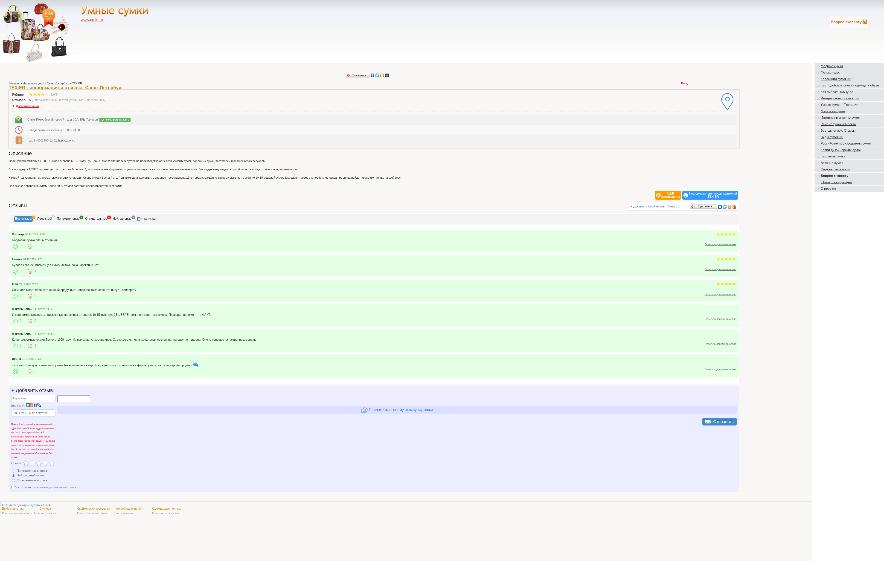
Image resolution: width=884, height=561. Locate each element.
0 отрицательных (71, 100)
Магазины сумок (33, 83)
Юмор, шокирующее (836, 182)
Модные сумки (832, 66)
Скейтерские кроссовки (93, 508)
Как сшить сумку (833, 156)
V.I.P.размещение (671, 195)
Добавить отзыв (27, 106)
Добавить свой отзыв (649, 206)
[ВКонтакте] (372, 75)
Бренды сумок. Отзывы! (838, 130)
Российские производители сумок (846, 143)
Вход (684, 83)
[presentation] (23, 219)
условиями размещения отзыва (55, 487)
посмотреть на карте (116, 119)
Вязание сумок (832, 163)
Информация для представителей (713, 195)
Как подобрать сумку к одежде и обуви (850, 85)
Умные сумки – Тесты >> (839, 104)
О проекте (828, 188)
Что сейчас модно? (128, 508)
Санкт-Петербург (58, 83)
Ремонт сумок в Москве (838, 124)
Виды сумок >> (832, 137)
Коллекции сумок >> (836, 79)
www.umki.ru (92, 20)
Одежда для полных (166, 508)
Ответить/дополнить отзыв (720, 244)
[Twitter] (377, 75)
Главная (14, 83)
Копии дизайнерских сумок (841, 150)
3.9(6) (54, 94)
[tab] (23, 219)
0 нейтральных (95, 100)
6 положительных (45, 100)
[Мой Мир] (387, 75)
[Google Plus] (734, 207)
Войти (21, 406)
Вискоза (45, 508)
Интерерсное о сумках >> (840, 98)
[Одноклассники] (382, 75)
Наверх (673, 206)
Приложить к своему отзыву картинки (400, 410)
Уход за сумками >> (835, 169)
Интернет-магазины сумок (840, 117)
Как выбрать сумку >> (837, 92)
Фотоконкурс (830, 72)
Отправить (723, 421)
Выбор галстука (13, 508)
